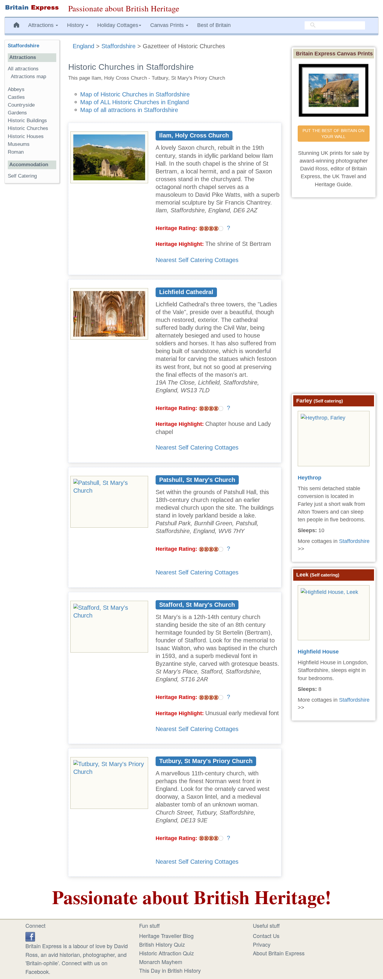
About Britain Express (279, 953)
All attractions (23, 69)
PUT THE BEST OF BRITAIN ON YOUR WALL (334, 133)
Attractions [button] (41, 25)
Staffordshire (118, 46)
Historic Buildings (27, 120)
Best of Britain (214, 25)
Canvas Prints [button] (167, 25)
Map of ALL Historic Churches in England (134, 102)
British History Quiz (162, 944)
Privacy (261, 944)
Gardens (17, 113)
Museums (19, 144)
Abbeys (16, 89)
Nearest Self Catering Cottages (197, 260)
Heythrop (309, 478)
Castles (16, 97)
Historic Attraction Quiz (166, 953)
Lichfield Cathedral (186, 292)
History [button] (76, 25)
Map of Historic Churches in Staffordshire (135, 94)
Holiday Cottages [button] (117, 25)
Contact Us (266, 935)
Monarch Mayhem (160, 962)
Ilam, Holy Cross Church (194, 135)
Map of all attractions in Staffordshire (129, 110)
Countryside (21, 105)
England (83, 46)
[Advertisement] (32, 280)
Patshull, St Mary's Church (197, 479)
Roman (16, 152)
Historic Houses (26, 136)
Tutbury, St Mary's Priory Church (206, 761)
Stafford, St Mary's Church (197, 604)
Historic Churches (28, 128)
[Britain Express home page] (31, 7)
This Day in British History (170, 970)
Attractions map (28, 76)
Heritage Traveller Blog (166, 935)
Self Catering (22, 176)
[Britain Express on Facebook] (30, 935)
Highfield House (318, 652)
